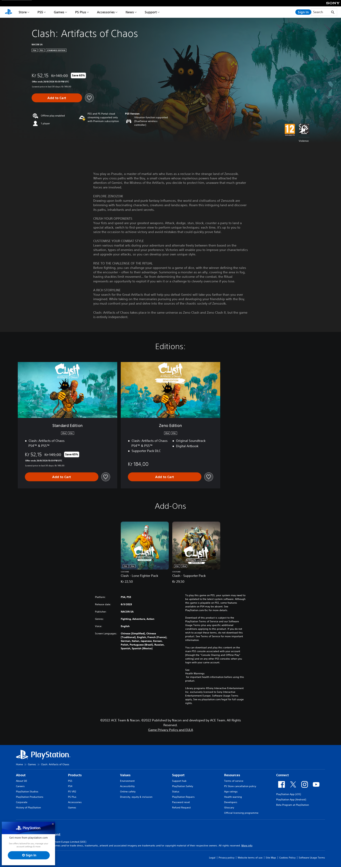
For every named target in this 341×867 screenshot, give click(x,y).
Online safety (128, 791)
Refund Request (181, 807)
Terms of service (233, 780)
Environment (127, 780)
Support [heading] (178, 775)
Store (23, 12)
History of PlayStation (28, 807)
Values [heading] (125, 775)
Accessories (106, 12)
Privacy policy (226, 857)
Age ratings (231, 791)
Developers (230, 802)
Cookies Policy (287, 857)
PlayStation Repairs (183, 796)
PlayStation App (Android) (291, 799)
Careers (20, 786)
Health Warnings (195, 673)
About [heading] (21, 775)
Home (19, 764)
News (130, 12)
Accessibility (127, 786)
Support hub (179, 780)
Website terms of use (250, 857)
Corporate (21, 802)
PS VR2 (72, 791)
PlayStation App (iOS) (288, 794)
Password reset (181, 802)
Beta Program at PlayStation (292, 804)
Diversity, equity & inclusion (136, 796)
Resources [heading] (232, 775)
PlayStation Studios (27, 791)
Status (175, 791)
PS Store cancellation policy (240, 786)
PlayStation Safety (182, 786)
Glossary (229, 807)
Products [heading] (75, 775)
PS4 (70, 786)
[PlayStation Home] (8, 12)
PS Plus (80, 12)
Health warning (233, 796)
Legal (212, 857)
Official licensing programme (241, 812)
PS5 (40, 12)
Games (59, 12)
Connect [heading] (282, 775)
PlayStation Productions (29, 796)
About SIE (21, 780)
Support (151, 12)
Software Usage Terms (312, 857)
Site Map (271, 857)
